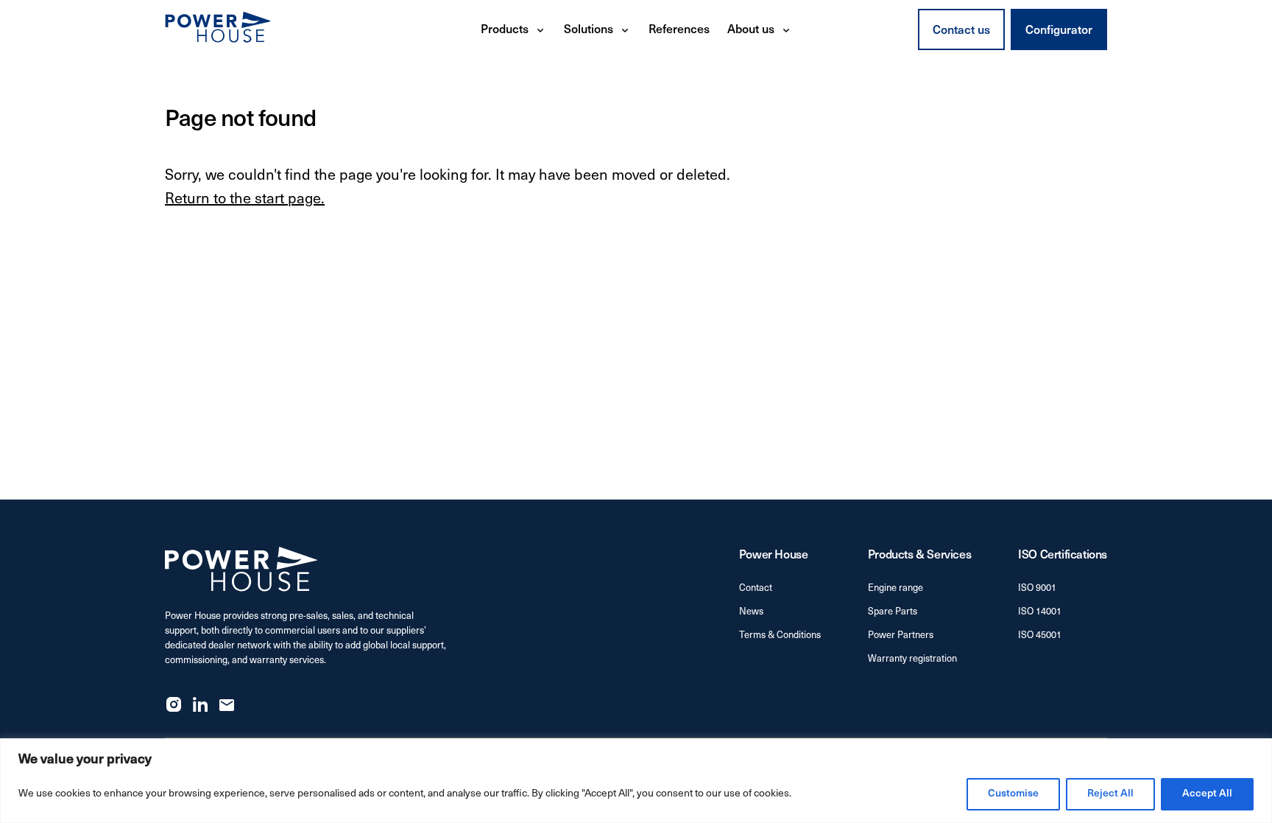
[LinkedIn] (200, 704)
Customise (1013, 793)
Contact (755, 588)
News (751, 612)
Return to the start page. (245, 199)
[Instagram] (174, 704)
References (679, 30)
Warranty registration (912, 659)
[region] (636, 780)
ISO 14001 (1039, 612)
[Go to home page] (218, 29)
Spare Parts (892, 612)
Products (505, 30)
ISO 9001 (1037, 588)
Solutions (588, 30)
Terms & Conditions (780, 635)
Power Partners (900, 635)
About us (750, 30)
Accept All (1207, 793)
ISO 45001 (1039, 635)
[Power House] (241, 569)
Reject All (1110, 793)
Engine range (895, 588)
